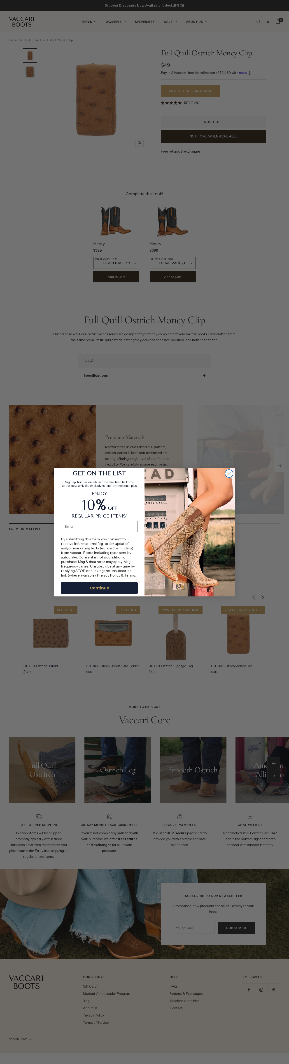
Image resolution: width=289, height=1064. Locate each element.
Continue (99, 588)
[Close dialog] (229, 474)
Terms (129, 575)
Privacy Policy (108, 575)
